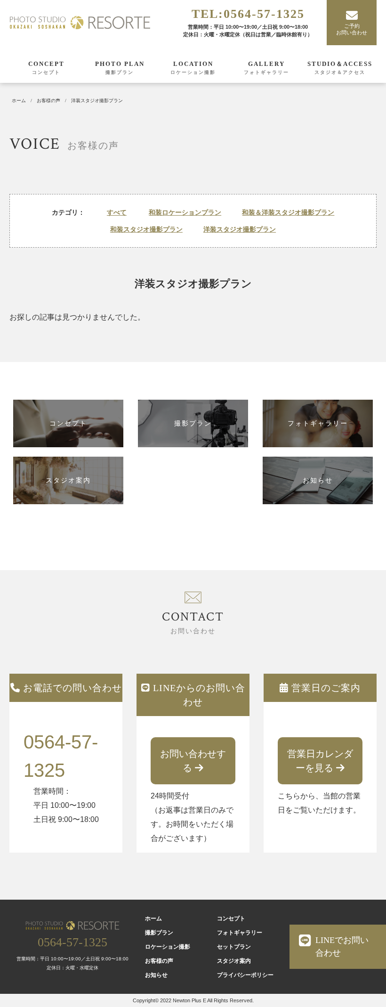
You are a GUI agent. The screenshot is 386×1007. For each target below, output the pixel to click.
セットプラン (234, 946)
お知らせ (156, 975)
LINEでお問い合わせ (342, 946)
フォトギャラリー (266, 72)
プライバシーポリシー (245, 975)
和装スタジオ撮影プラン (146, 229)
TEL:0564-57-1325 (248, 14)
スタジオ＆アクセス (339, 72)
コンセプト (46, 72)
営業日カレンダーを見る (320, 761)
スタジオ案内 (234, 961)
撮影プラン (119, 72)
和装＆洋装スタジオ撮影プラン (288, 212)
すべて (117, 212)
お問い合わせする (193, 761)
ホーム (153, 918)
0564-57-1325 (61, 756)
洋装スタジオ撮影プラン (239, 229)
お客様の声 (159, 961)
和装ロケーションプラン (185, 212)
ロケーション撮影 (193, 72)
